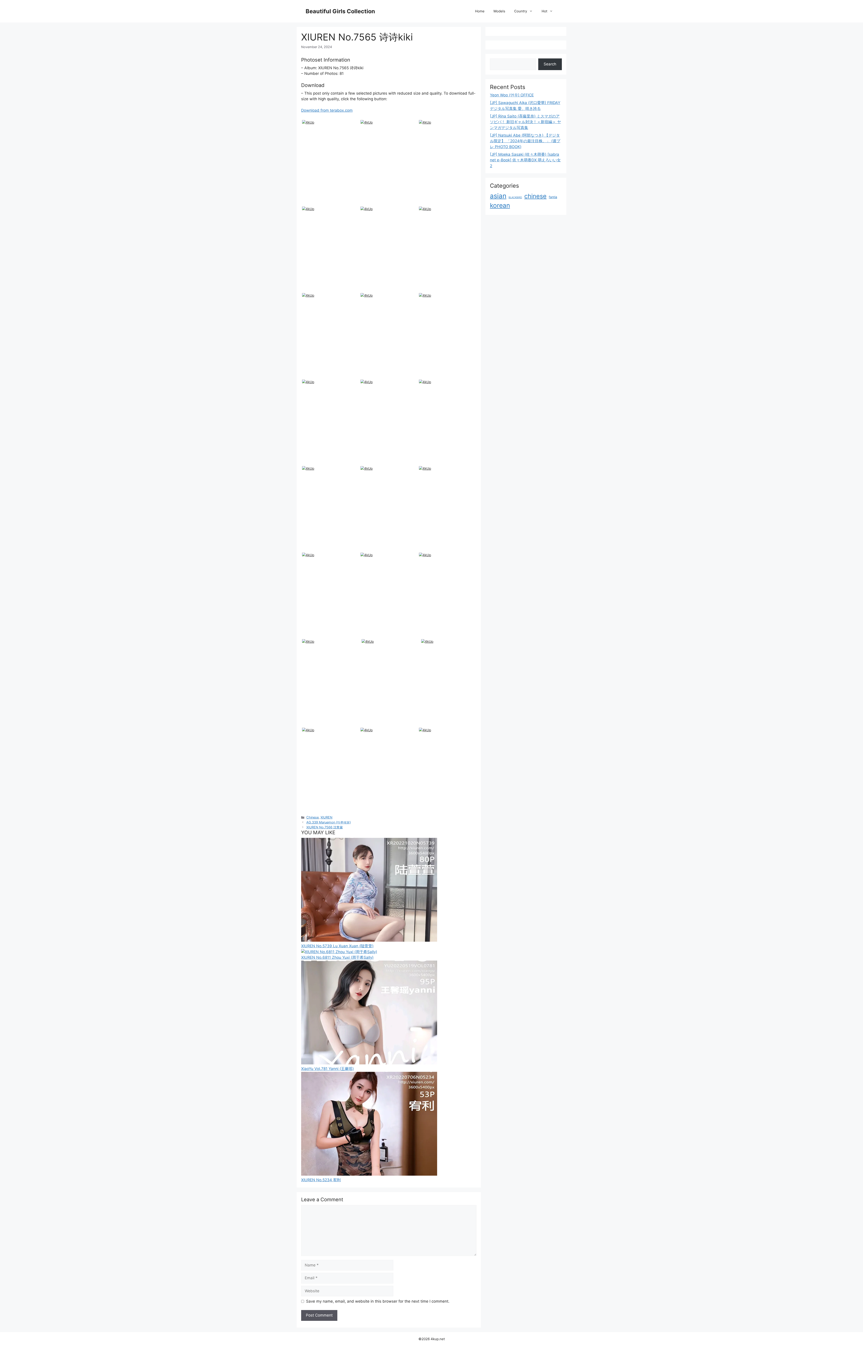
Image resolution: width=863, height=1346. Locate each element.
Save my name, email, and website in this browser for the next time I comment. (377, 1301)
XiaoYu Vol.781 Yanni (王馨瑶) (327, 1068)
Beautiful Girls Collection (340, 11)
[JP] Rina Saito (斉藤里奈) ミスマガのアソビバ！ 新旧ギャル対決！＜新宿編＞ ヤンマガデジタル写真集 (525, 122)
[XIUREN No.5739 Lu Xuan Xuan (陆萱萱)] (369, 940)
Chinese (312, 817)
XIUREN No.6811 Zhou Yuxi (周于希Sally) (337, 957)
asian (498, 196)
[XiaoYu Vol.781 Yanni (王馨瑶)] (369, 1063)
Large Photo (313, 204)
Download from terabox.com (327, 110)
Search (550, 64)
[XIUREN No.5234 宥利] (369, 1174)
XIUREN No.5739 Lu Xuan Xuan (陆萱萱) (337, 946)
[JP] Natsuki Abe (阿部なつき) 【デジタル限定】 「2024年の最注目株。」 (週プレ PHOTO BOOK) (525, 141)
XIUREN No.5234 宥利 (321, 1180)
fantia (553, 197)
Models (499, 11)
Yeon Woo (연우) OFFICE (512, 95)
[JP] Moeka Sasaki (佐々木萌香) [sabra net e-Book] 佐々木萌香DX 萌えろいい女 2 (525, 160)
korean (500, 205)
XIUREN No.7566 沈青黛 (324, 827)
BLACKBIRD (515, 197)
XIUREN (326, 817)
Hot (544, 11)
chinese (535, 196)
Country (520, 11)
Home (480, 11)
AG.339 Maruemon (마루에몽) (328, 822)
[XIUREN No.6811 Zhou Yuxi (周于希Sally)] (339, 952)
